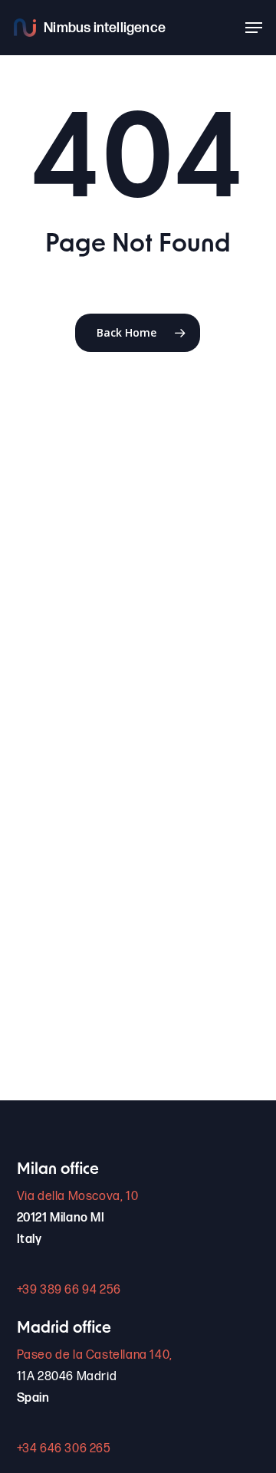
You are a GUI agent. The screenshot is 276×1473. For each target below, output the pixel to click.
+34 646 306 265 (64, 1449)
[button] (253, 27)
